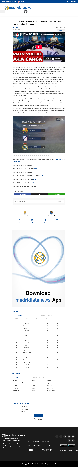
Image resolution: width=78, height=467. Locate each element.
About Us (45, 441)
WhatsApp (56, 194)
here (35, 165)
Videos (30, 450)
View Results (38, 419)
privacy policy (47, 450)
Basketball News (34, 446)
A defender (25, 406)
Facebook (22, 194)
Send (59, 201)
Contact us (46, 446)
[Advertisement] (9, 55)
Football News (33, 441)
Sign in (68, 1)
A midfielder (26, 409)
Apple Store (58, 159)
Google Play (16, 161)
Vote (38, 416)
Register (73, 1)
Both (23, 412)
